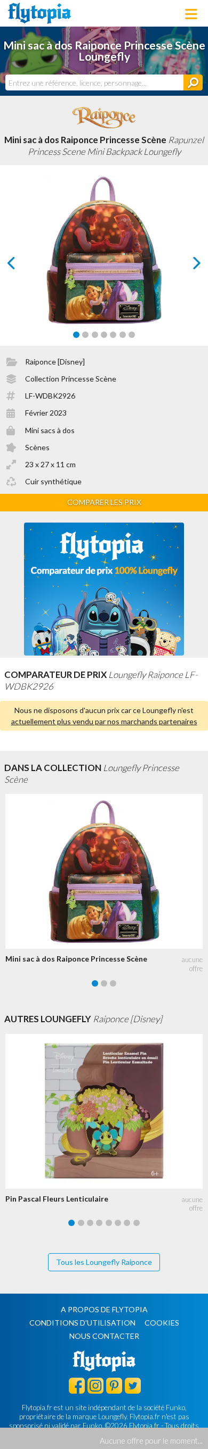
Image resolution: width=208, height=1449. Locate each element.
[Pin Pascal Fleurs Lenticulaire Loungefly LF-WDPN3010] (106, 1111)
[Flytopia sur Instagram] (95, 1385)
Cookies (162, 1322)
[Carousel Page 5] (113, 335)
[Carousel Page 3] (95, 335)
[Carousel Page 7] (132, 335)
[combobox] (94, 82)
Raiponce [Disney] (55, 361)
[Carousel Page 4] (104, 335)
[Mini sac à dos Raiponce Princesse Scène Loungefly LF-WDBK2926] (106, 871)
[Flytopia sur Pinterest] (114, 1385)
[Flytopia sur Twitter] (133, 1385)
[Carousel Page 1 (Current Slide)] (76, 335)
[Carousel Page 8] (136, 1223)
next (184, 266)
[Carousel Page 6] (122, 335)
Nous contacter (104, 1335)
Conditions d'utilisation (82, 1322)
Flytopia (39, 13)
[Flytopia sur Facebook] (77, 1385)
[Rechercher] (193, 82)
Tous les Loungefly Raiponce (104, 1261)
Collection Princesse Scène (70, 378)
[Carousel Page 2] (85, 335)
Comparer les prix (104, 502)
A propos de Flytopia (104, 1309)
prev (23, 266)
